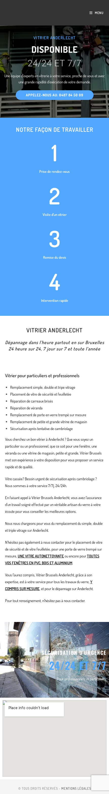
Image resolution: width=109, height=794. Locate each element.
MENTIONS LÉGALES (76, 788)
